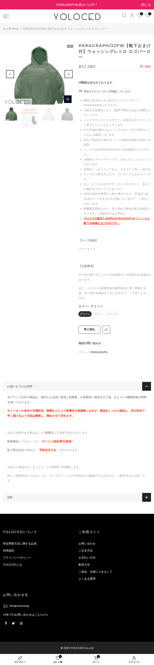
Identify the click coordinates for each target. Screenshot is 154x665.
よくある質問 (87, 578)
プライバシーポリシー (17, 557)
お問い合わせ (87, 543)
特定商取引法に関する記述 (20, 543)
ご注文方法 (86, 550)
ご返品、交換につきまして (95, 571)
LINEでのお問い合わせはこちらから (25, 614)
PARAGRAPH (99, 352)
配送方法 (84, 564)
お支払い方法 (87, 557)
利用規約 (8, 550)
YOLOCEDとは (12, 564)
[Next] (69, 74)
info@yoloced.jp (19, 605)
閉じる (10, 4)
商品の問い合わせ (90, 343)
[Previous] (10, 74)
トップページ (11, 28)
